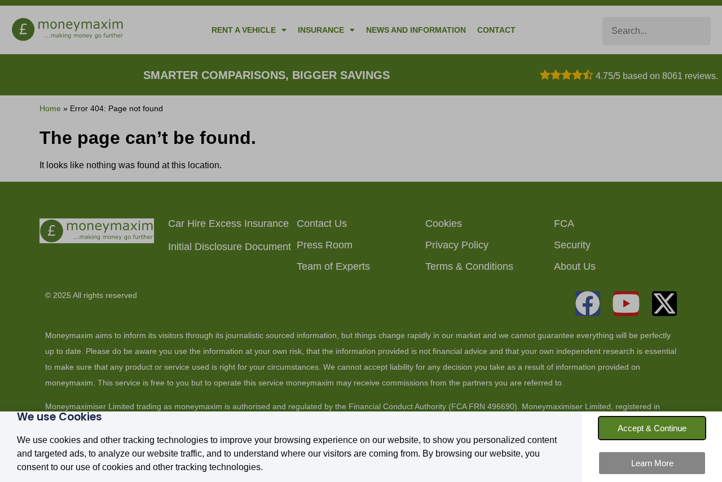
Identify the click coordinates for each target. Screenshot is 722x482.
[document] (361, 241)
